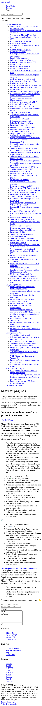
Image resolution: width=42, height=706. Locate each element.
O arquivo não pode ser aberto (21, 310)
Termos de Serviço (12, 648)
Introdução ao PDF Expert (20, 171)
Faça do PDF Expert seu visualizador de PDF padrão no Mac (25, 256)
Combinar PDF (11, 639)
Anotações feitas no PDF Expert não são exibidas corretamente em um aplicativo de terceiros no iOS (25, 314)
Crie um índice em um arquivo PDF (23, 102)
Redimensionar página (18, 83)
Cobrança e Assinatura (14, 333)
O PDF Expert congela (18, 289)
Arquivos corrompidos (18, 301)
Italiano (8, 666)
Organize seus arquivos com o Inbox (23, 81)
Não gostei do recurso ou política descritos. (24, 592)
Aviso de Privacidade (13, 650)
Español (9, 670)
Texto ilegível (15, 320)
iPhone (11, 420)
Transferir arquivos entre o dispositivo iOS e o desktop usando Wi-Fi (24, 149)
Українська (10, 672)
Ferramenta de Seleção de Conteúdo (23, 194)
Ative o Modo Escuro (18, 236)
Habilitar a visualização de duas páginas (25, 94)
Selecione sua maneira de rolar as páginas (25, 92)
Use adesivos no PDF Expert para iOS (24, 188)
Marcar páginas (16, 100)
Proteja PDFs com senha (19, 58)
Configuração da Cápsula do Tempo (23, 41)
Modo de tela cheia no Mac (20, 268)
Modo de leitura (16, 89)
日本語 (8, 675)
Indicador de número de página (21, 123)
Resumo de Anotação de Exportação (23, 192)
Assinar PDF (10, 637)
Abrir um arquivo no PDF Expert (22, 79)
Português (9, 681)
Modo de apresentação (18, 272)
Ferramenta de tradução (19, 125)
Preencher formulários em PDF (21, 129)
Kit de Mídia (10, 655)
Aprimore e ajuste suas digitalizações (23, 196)
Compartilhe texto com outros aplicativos (25, 161)
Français (9, 664)
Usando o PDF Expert (14, 24)
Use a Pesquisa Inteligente (20, 119)
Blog (7, 653)
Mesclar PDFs (15, 64)
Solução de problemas (14, 285)
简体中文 (9, 668)
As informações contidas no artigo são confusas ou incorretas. (21, 588)
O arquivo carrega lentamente (21, 318)
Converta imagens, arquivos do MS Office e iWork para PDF (23, 204)
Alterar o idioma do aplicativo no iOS (24, 278)
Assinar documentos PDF (19, 131)
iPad (6, 420)
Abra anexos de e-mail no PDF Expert (24, 259)
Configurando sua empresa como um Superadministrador (23, 372)
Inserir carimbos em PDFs (19, 180)
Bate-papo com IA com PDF (20, 121)
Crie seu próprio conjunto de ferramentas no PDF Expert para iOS (25, 246)
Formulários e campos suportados (22, 127)
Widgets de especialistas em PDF (22, 234)
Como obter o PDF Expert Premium (23, 341)
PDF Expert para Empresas (16, 368)
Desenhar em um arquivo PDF (21, 186)
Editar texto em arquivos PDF (21, 217)
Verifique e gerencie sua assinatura (23, 343)
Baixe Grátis (10, 6)
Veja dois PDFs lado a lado (20, 113)
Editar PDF (10, 633)
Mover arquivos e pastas (19, 68)
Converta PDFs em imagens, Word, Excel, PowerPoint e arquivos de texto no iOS (25, 213)
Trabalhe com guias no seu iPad (22, 238)
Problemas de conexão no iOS (21, 327)
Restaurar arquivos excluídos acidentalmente (21, 307)
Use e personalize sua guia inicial (22, 249)
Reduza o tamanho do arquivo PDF (23, 62)
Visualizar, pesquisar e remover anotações (25, 190)
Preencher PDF (11, 635)
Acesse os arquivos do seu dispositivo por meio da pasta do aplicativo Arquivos (25, 86)
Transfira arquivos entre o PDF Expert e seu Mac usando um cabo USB (25, 168)
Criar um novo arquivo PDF (20, 43)
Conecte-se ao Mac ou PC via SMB (23, 35)
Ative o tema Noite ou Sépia (20, 104)
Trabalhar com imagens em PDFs (22, 220)
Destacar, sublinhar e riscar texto (22, 173)
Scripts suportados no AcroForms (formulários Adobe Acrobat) (22, 135)
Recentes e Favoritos (18, 52)
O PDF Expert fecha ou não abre (22, 287)
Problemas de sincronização (20, 303)
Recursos (9, 8)
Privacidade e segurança (14, 385)
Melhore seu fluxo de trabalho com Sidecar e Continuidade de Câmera (23, 275)
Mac (2, 420)
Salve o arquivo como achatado (21, 60)
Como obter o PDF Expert (20, 335)
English (8, 679)
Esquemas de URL (17, 142)
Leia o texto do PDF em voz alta (22, 106)
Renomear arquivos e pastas (20, 50)
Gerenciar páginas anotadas (20, 66)
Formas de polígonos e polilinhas (22, 230)
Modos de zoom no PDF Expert (22, 96)
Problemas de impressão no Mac (22, 299)
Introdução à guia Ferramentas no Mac (24, 270)
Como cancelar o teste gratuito (21, 345)
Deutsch (9, 677)
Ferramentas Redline (17, 232)
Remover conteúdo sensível (20, 226)
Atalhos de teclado (17, 261)
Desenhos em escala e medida (21, 228)
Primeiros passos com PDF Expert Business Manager (22, 382)
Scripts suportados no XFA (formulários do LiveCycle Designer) (25, 139)
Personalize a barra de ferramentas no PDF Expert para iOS (24, 242)
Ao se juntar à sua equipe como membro (25, 375)
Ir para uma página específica (21, 98)
